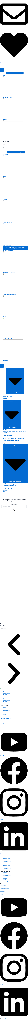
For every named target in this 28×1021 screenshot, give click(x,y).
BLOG (4, 176)
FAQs (4, 316)
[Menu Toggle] (2, 70)
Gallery (5, 429)
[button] (14, 645)
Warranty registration (7, 710)
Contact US (2, 726)
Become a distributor (7, 696)
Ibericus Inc (7, 1018)
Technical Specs (8, 250)
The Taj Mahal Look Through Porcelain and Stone (15, 198)
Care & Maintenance (9, 294)
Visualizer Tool (7, 338)
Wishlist (4, 691)
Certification (5, 707)
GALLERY (5, 154)
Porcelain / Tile (7, 97)
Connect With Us (5, 718)
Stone (4, 75)
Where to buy (5, 694)
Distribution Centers (6, 693)
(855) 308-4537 (3, 720)
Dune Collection (8, 222)
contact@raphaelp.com (4, 723)
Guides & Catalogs (9, 272)
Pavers (5, 119)
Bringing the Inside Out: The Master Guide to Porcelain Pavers (14, 439)
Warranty (4, 708)
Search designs (14, 504)
